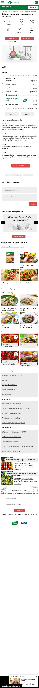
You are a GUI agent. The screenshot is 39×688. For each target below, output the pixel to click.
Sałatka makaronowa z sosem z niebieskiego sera (17, 446)
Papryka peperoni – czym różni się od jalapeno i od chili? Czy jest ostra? (9, 363)
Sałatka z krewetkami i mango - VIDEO (14, 432)
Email (11, 114)
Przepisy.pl (4, 11)
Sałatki (22, 11)
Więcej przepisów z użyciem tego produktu (12, 247)
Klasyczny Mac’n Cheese (9, 385)
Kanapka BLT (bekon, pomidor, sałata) (13, 423)
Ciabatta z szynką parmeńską (11, 418)
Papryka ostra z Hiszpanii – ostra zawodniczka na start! (9, 345)
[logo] (13, 2)
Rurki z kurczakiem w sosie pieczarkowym (9, 309)
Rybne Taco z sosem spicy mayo (12, 403)
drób (12, 175)
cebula (7, 175)
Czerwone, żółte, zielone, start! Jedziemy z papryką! (27, 364)
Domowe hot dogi (7, 394)
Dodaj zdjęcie (18, 236)
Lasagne (4, 380)
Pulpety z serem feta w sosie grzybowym (28, 326)
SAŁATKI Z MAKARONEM (28, 175)
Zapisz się (19, 510)
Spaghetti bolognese (8, 389)
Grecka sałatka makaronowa (10, 441)
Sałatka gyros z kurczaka (10, 283)
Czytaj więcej (17, 469)
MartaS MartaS (8, 16)
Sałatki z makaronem (31, 11)
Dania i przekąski (13, 11)
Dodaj (33, 204)
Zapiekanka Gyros (26, 283)
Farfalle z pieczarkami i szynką (28, 309)
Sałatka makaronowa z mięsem (11, 437)
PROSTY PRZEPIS (18, 175)
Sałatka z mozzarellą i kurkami (11, 451)
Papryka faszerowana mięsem (11, 413)
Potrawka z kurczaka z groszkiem (9, 326)
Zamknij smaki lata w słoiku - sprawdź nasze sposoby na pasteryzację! (20, 460)
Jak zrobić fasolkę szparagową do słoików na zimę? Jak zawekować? (21, 474)
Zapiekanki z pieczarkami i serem (12, 375)
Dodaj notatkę (21, 165)
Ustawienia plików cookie (11, 686)
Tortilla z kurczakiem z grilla (27, 266)
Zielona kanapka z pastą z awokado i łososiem (16, 408)
